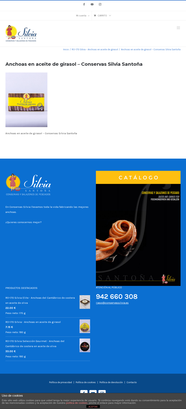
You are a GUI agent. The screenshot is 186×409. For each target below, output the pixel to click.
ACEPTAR (93, 407)
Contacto (132, 382)
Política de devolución (111, 382)
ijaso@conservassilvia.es (112, 302)
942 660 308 (117, 296)
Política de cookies (86, 382)
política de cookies (76, 402)
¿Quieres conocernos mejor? (23, 222)
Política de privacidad (60, 382)
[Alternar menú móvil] (179, 28)
